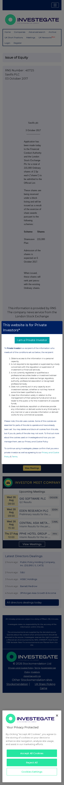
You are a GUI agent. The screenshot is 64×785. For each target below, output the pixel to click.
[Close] (57, 715)
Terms (14, 456)
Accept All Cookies (31, 753)
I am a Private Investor (32, 340)
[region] (31, 746)
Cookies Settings (32, 771)
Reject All (32, 762)
